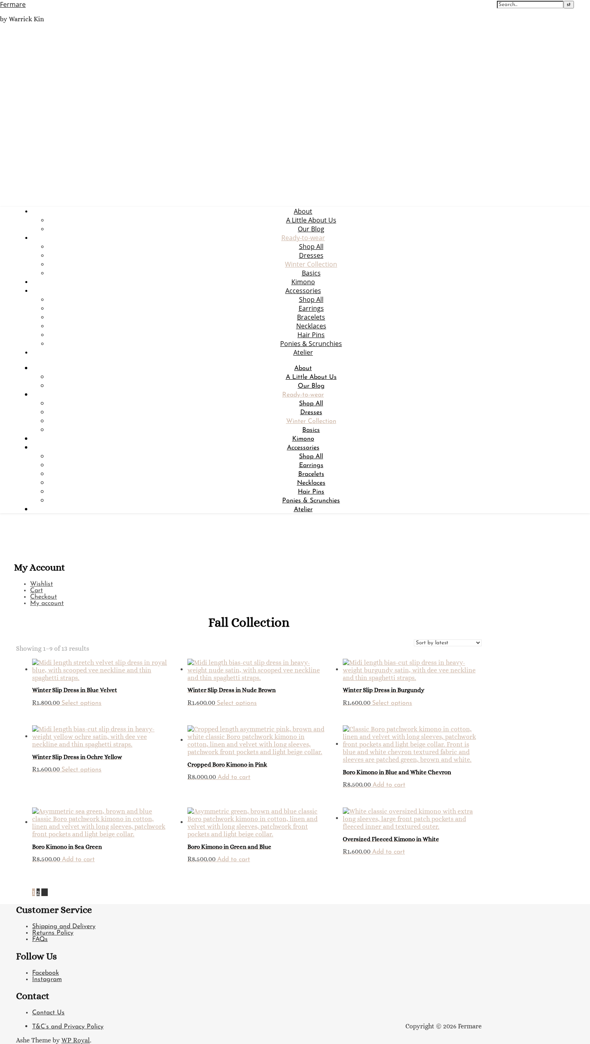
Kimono (303, 281)
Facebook (45, 973)
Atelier (303, 352)
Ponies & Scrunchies (311, 343)
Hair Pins (311, 334)
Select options (81, 703)
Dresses (311, 255)
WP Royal (75, 1040)
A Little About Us (311, 220)
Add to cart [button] (234, 777)
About (303, 211)
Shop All (311, 246)
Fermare (13, 4)
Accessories (303, 290)
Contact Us (48, 1013)
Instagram (47, 979)
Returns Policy (52, 933)
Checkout (43, 597)
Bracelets (311, 317)
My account (47, 603)
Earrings (311, 308)
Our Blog (311, 229)
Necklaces (311, 326)
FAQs (40, 939)
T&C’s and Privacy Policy (68, 1027)
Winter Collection (311, 264)
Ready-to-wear (303, 237)
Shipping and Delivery (64, 926)
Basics (311, 273)
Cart (36, 590)
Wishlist (41, 584)
